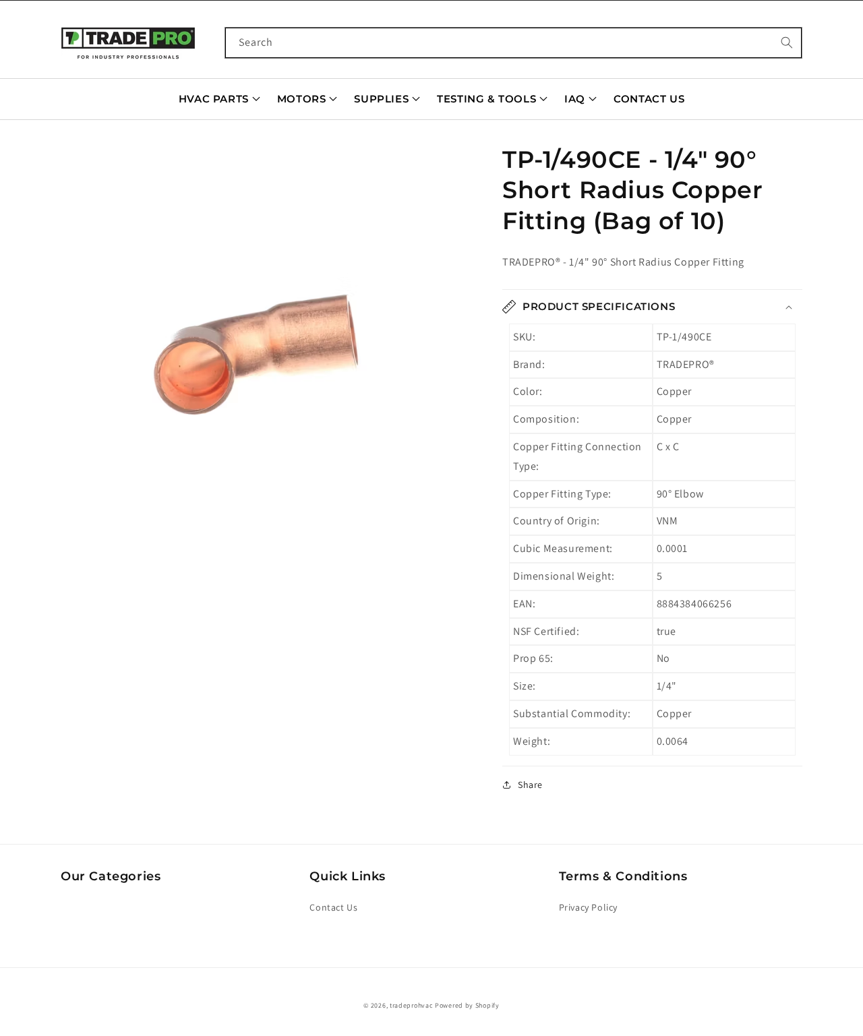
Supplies (381, 98)
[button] (265, 333)
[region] (265, 333)
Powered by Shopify (467, 1005)
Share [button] (530, 785)
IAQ (574, 98)
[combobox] (513, 43)
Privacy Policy (588, 907)
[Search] (787, 42)
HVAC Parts (214, 98)
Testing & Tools (486, 98)
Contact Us (649, 98)
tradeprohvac (411, 1005)
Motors (301, 98)
